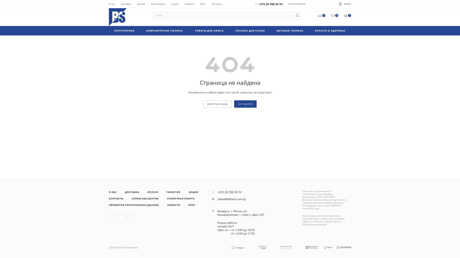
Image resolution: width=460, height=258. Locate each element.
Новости (173, 205)
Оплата (152, 192)
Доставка (132, 192)
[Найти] (297, 15)
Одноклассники (131, 217)
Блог (191, 205)
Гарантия (173, 192)
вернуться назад (217, 104)
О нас (113, 192)
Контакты (116, 198)
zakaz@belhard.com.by (231, 199)
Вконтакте (113, 217)
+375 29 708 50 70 (229, 192)
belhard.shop (329, 199)
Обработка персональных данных (134, 205)
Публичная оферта (181, 198)
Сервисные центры (145, 198)
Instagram (122, 217)
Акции (193, 192)
